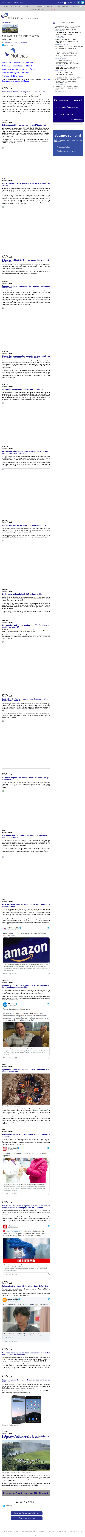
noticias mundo (7, 22)
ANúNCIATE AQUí (76, 1532)
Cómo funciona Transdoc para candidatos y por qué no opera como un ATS (69, 88)
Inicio (6, 6)
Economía (38, 6)
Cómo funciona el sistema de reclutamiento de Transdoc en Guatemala (66, 41)
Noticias (27, 6)
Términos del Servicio (47, 1532)
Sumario (49, 6)
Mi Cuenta (60, 2)
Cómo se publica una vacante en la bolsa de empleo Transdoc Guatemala (68, 34)
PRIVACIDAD (63, 1532)
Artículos (76, 6)
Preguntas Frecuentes (37, 9)
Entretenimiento (62, 6)
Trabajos (52, 9)
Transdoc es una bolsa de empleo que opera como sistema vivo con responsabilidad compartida (67, 27)
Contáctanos (8, 1532)
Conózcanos (15, 6)
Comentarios (8, 45)
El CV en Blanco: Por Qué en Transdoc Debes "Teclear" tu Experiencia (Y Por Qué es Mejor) (67, 62)
